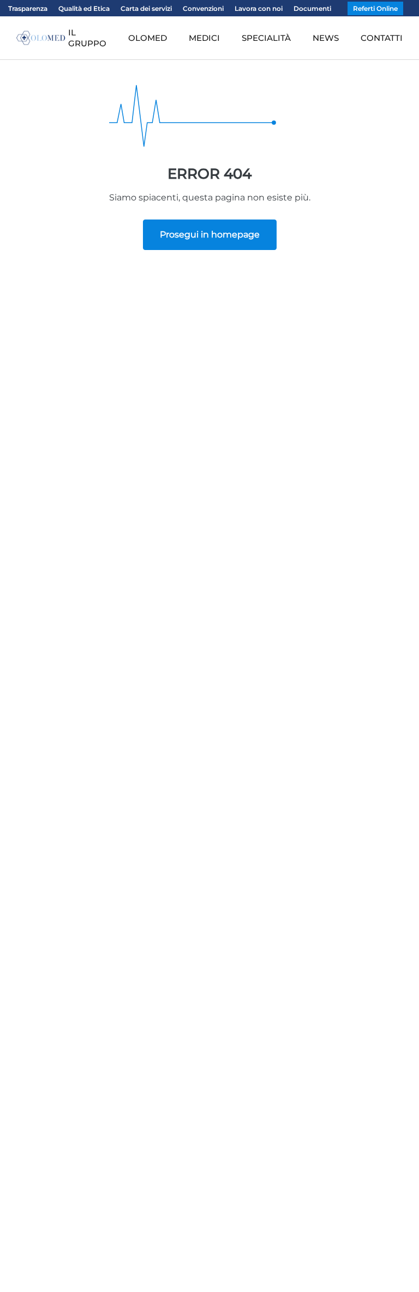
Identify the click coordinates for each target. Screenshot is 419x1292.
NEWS (326, 38)
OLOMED (147, 38)
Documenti (312, 8)
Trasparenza (27, 8)
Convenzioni (203, 8)
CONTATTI (382, 38)
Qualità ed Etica (84, 8)
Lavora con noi (259, 8)
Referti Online (375, 8)
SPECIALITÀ (266, 38)
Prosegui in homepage (210, 234)
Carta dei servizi (146, 8)
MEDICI (204, 38)
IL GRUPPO (87, 37)
